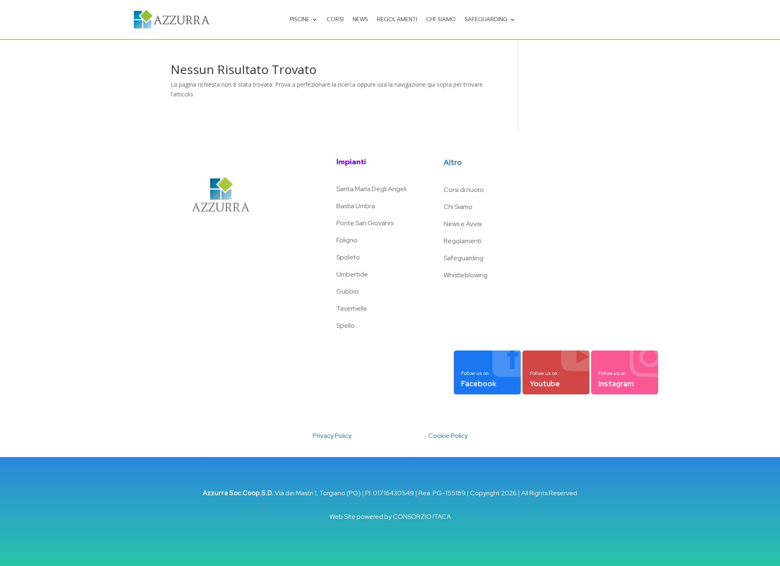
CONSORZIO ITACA (422, 516)
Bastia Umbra (355, 206)
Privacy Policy (332, 435)
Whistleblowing (466, 275)
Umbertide (352, 274)
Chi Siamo (458, 206)
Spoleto (348, 257)
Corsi (335, 19)
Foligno (347, 240)
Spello (345, 325)
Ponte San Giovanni (365, 223)
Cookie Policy (448, 435)
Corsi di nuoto (464, 189)
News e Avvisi (463, 224)
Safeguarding (486, 19)
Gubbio (347, 291)
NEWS (360, 19)
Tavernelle (351, 308)
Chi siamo (441, 19)
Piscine (300, 19)
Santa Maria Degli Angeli (371, 189)
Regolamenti (397, 19)
